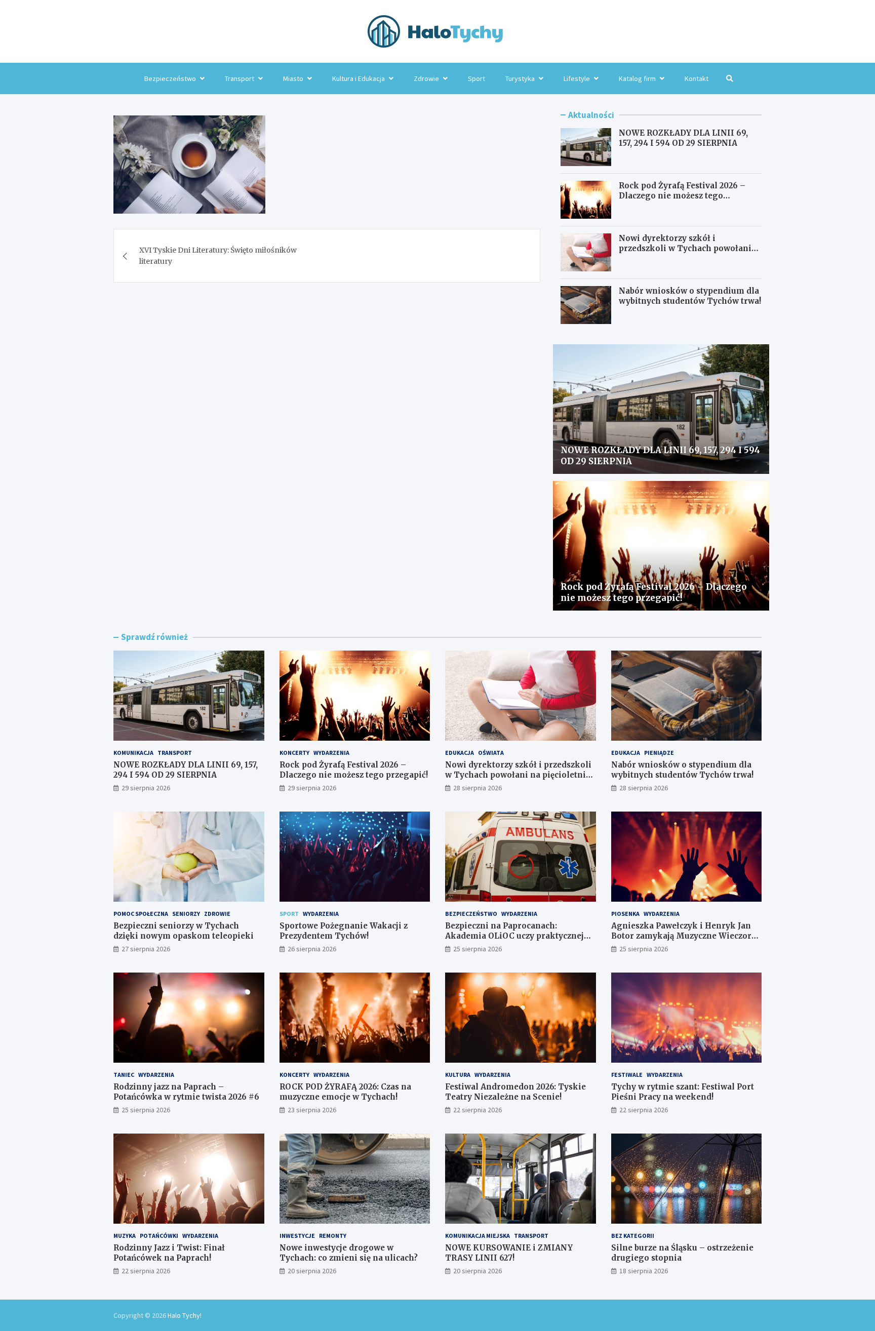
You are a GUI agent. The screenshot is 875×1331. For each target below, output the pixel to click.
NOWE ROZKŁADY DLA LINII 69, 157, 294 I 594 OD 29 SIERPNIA (683, 138)
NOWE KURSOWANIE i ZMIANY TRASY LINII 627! (509, 1253)
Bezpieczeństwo (170, 78)
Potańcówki (159, 1235)
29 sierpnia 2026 (146, 787)
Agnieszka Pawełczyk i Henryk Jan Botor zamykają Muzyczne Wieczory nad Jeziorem (683, 935)
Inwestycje (297, 1235)
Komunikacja (133, 752)
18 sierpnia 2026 (643, 1270)
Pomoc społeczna (140, 913)
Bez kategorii (632, 1235)
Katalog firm (637, 78)
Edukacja (459, 752)
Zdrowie (426, 78)
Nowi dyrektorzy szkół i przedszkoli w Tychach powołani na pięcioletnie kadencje (685, 248)
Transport (239, 78)
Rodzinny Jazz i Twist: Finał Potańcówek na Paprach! (169, 1253)
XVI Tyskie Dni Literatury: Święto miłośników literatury (218, 256)
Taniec (123, 1074)
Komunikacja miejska (477, 1235)
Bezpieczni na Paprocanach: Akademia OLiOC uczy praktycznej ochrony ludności (514, 935)
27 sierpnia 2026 (146, 948)
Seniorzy (186, 913)
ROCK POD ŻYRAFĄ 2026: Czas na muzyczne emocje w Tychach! (345, 1092)
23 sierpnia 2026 (312, 1109)
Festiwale (627, 1074)
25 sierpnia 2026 (477, 948)
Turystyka (520, 78)
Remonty (332, 1235)
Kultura (457, 1074)
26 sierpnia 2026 (312, 948)
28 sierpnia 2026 (477, 787)
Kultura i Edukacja (358, 78)
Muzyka (124, 1235)
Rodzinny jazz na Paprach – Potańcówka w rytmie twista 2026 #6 (186, 1092)
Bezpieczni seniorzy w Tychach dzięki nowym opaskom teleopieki (183, 931)
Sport (476, 78)
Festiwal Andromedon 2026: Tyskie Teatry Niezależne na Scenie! (515, 1092)
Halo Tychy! (185, 1315)
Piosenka (625, 913)
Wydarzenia (331, 752)
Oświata (491, 752)
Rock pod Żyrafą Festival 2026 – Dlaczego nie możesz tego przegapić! (682, 195)
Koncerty (294, 752)
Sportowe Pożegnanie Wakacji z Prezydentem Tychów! (344, 931)
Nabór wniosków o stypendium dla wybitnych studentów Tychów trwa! (690, 296)
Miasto (293, 78)
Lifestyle (577, 78)
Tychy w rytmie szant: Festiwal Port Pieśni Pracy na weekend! (682, 1092)
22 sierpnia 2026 (477, 1109)
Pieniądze (659, 752)
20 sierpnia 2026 (312, 1270)
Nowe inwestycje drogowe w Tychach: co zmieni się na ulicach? (349, 1253)
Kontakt (696, 78)
